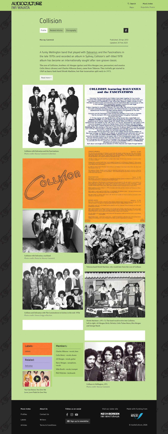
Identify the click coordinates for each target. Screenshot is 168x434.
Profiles (24, 414)
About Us (43, 409)
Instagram (72, 414)
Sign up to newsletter (79, 421)
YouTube (76, 414)
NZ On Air (137, 416)
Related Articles (56, 30)
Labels (23, 420)
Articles (24, 425)
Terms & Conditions (48, 425)
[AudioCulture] (27, 5)
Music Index (26, 409)
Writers (43, 420)
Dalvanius (92, 52)
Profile (43, 30)
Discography (71, 30)
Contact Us (44, 414)
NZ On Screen (110, 415)
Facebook (126, 30)
